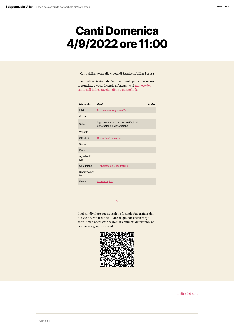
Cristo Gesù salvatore (109, 138)
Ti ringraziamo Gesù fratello (112, 165)
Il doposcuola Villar (19, 6)
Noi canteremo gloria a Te (111, 110)
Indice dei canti (187, 294)
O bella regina (105, 181)
